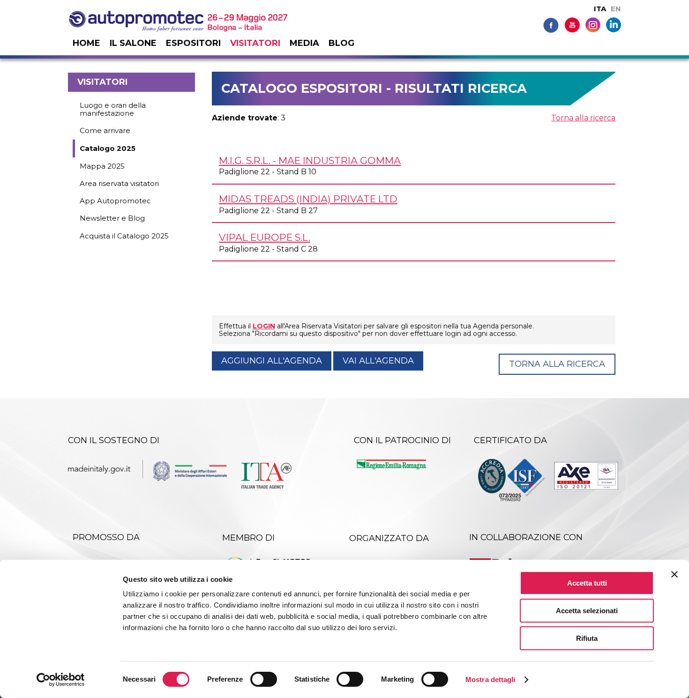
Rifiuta (587, 638)
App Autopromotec (115, 200)
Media (304, 43)
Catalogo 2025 (107, 148)
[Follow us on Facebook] (551, 24)
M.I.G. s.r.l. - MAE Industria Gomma (310, 160)
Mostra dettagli (490, 679)
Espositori (193, 43)
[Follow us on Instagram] (592, 24)
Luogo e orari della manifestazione (113, 109)
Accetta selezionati (587, 611)
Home (86, 43)
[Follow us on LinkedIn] (613, 24)
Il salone (133, 43)
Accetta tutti (587, 583)
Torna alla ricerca (583, 117)
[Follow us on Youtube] (572, 24)
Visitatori (255, 43)
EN (616, 8)
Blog (341, 43)
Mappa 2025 (102, 166)
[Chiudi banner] (674, 574)
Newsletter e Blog (112, 218)
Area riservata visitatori (119, 183)
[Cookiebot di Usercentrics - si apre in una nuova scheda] (61, 680)
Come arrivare (105, 130)
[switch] (263, 679)
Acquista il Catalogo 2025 (124, 235)
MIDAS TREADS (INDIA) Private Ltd (308, 199)
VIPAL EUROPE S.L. (264, 237)
